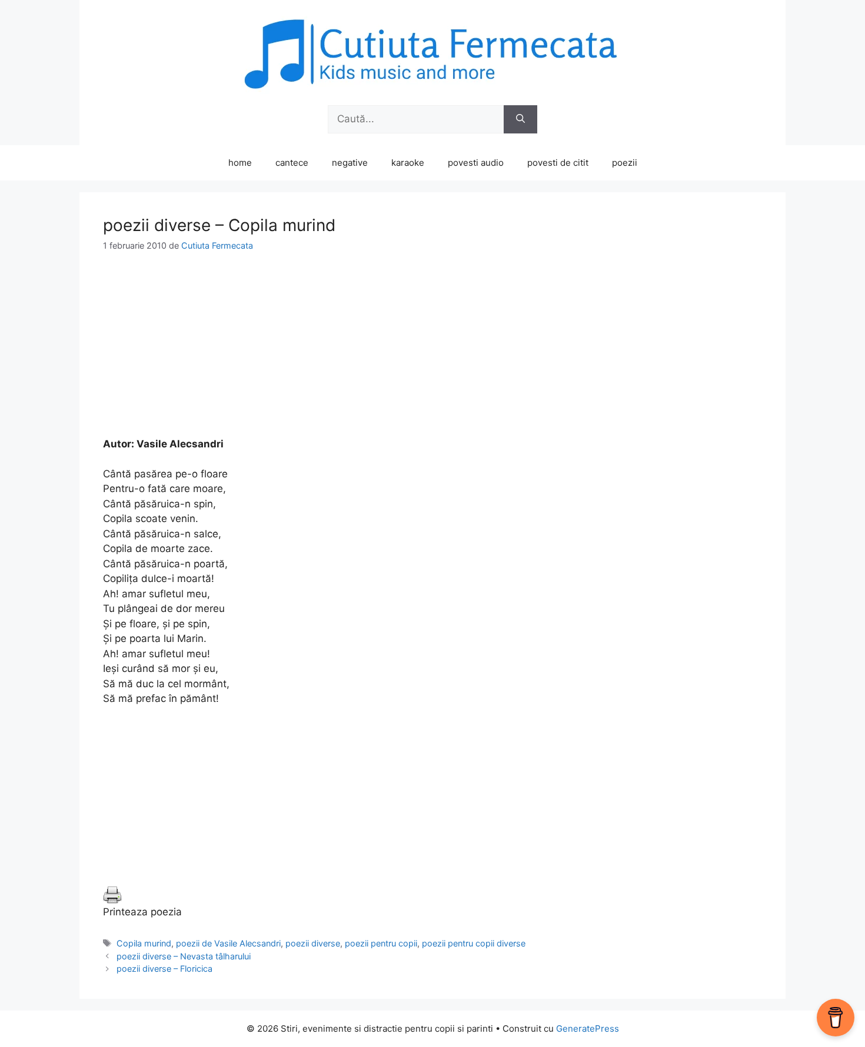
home (240, 162)
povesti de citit (557, 162)
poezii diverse (312, 943)
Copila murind (144, 943)
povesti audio (476, 162)
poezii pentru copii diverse (473, 943)
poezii (624, 162)
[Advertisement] (432, 354)
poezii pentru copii (381, 943)
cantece (291, 162)
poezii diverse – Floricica (164, 969)
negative (350, 162)
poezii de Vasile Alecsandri (228, 943)
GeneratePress (587, 1028)
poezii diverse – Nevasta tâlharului (184, 956)
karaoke (407, 162)
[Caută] (520, 119)
